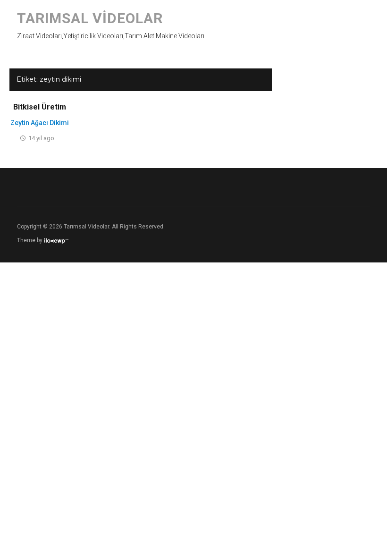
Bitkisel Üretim (39, 106)
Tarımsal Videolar (90, 18)
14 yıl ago (41, 138)
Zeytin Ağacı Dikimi (39, 123)
